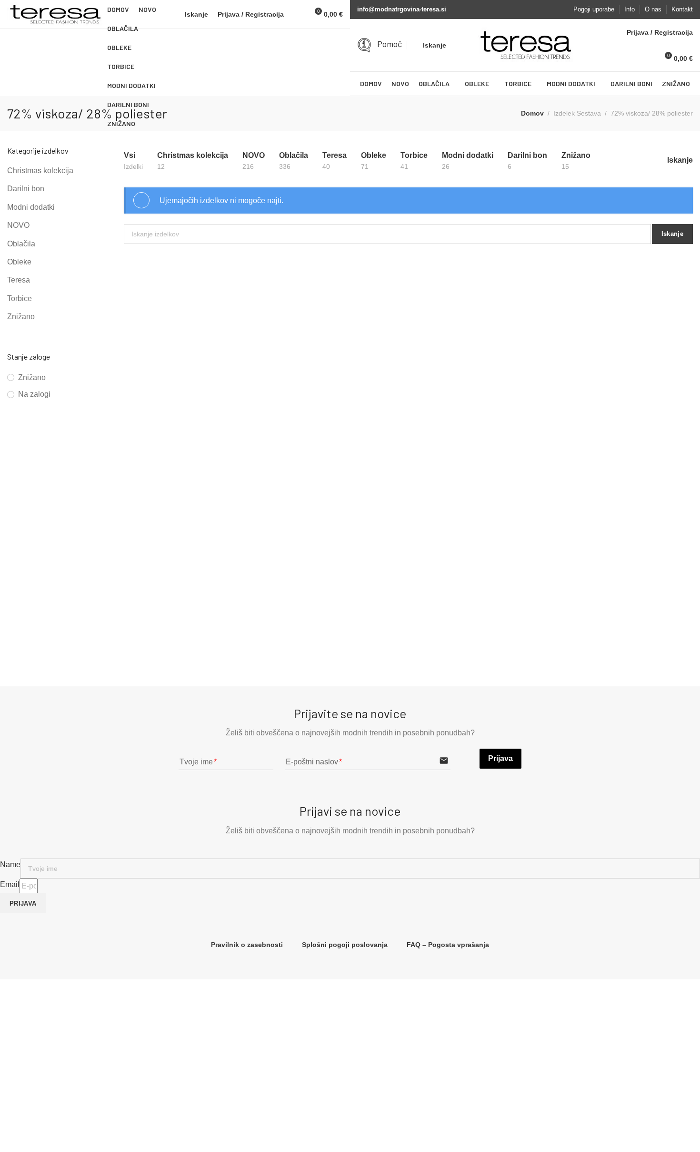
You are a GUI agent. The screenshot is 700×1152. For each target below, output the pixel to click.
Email (10, 884)
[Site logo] (54, 14)
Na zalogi (34, 394)
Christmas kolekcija (40, 170)
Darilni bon (25, 189)
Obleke (19, 262)
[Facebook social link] (547, 9)
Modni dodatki (31, 207)
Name (10, 864)
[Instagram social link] (560, 9)
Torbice (19, 298)
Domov (532, 113)
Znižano (21, 316)
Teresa (18, 280)
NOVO (18, 225)
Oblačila (21, 244)
